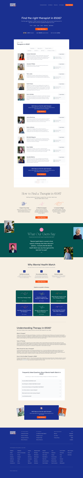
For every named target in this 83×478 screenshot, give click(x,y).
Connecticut (12, 463)
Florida (18, 454)
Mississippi (36, 456)
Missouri (36, 458)
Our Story (56, 435)
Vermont (61, 458)
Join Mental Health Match (41, 433)
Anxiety (35, 25)
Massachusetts (37, 450)
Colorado (12, 461)
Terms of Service (24, 439)
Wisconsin (70, 452)
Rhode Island (53, 461)
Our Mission (50, 4)
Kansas (29, 454)
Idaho (18, 461)
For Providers (61, 4)
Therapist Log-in (39, 435)
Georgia (19, 456)
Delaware (19, 450)
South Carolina (54, 463)
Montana (36, 461)
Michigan (36, 452)
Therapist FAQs (39, 437)
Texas (61, 454)
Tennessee (62, 452)
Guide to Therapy (24, 435)
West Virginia (70, 450)
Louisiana (30, 458)
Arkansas (11, 456)
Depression (46, 25)
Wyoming (69, 454)
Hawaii (18, 458)
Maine (29, 461)
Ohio (52, 450)
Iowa (29, 452)
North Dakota (45, 463)
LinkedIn (71, 439)
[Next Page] (47, 182)
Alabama (11, 450)
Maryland (30, 463)
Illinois (18, 463)
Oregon (52, 454)
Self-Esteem (51, 25)
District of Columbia (21, 452)
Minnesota (36, 454)
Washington (62, 463)
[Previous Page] (36, 182)
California (12, 458)
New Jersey (45, 454)
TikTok (72, 437)
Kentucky (30, 456)
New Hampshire (46, 452)
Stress (38, 25)
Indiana (29, 450)
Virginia (61, 461)
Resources (56, 4)
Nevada (44, 450)
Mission (55, 433)
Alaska (11, 452)
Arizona (11, 454)
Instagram (71, 435)
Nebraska (36, 463)
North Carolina (45, 461)
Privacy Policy (56, 437)
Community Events (43, 4)
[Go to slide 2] (41, 252)
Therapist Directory (25, 437)
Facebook (71, 433)
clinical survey (24, 359)
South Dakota (62, 450)
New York (44, 458)
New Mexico (45, 456)
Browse (18, 42)
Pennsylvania (53, 456)
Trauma (41, 25)
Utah (61, 456)
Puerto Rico (53, 458)
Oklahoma (53, 452)
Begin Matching (69, 4)
